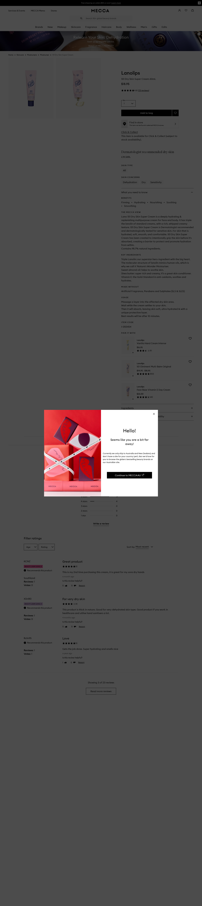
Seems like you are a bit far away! (129, 442)
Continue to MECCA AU (128, 475)
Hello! (129, 431)
